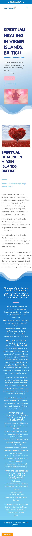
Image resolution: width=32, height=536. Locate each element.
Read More (9, 78)
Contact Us (10, 84)
